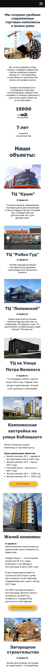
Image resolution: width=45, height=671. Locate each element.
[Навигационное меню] (41, 4)
